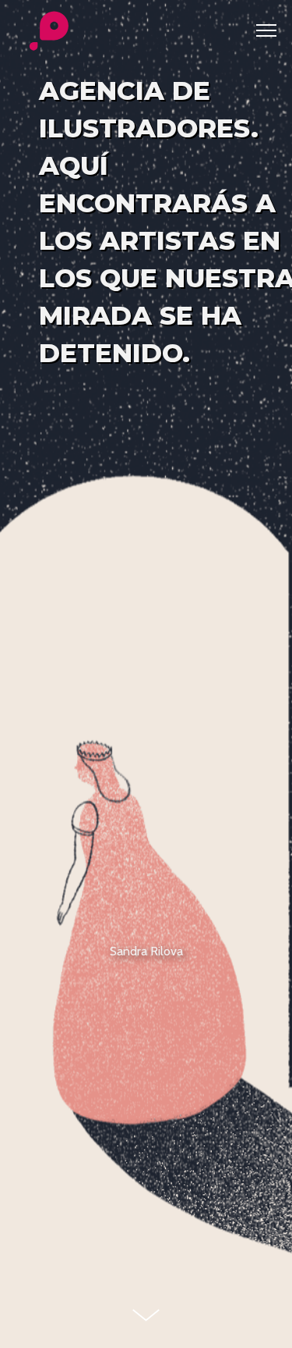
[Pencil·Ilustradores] (49, 32)
